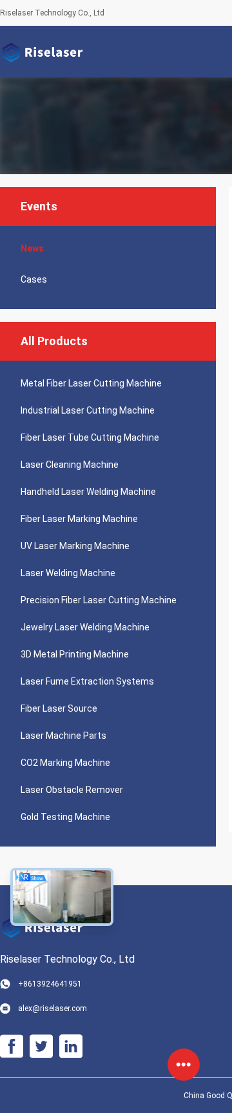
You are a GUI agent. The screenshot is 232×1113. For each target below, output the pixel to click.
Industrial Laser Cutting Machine (88, 410)
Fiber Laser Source (59, 708)
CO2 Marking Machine (65, 762)
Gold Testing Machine (65, 817)
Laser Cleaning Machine (70, 464)
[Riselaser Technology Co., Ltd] (42, 51)
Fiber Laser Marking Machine (79, 519)
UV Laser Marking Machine (75, 546)
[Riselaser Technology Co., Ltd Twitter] (41, 1046)
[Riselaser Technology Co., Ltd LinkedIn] (70, 1046)
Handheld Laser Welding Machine (88, 491)
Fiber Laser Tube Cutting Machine (90, 437)
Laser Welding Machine (68, 573)
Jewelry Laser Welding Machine (85, 627)
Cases (34, 279)
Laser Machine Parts (63, 735)
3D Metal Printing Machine (75, 654)
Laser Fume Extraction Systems (87, 681)
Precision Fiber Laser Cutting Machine (99, 600)
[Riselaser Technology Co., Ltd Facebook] (11, 1046)
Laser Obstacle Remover (72, 790)
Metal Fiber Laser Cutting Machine (91, 383)
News (32, 248)
